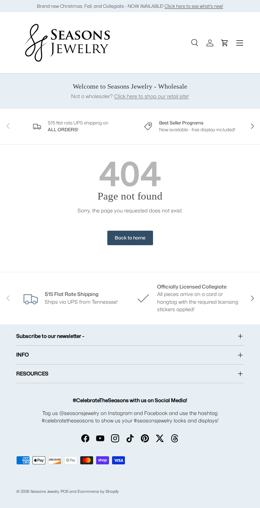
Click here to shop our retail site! (151, 96)
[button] (224, 43)
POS (64, 491)
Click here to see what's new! (194, 6)
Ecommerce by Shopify (98, 491)
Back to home (130, 237)
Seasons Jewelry (44, 491)
